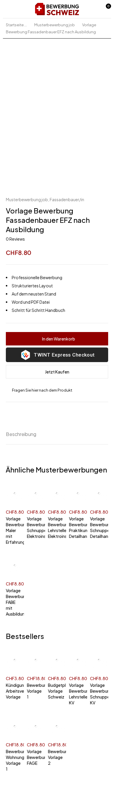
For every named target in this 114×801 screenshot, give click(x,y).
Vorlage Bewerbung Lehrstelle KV (76, 693)
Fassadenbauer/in (67, 199)
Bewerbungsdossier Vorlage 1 (34, 690)
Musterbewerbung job (54, 24)
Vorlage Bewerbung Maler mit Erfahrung (13, 530)
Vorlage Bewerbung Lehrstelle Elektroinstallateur (55, 527)
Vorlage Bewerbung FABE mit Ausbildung (13, 602)
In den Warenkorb (58, 338)
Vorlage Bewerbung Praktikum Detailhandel (76, 527)
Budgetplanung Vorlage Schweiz (55, 690)
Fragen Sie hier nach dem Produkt (42, 390)
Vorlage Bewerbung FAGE (34, 757)
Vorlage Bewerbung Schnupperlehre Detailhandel (97, 527)
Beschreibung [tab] (21, 434)
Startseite (15, 24)
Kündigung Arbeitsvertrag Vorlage (13, 690)
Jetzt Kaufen (57, 371)
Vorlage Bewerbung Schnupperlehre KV (97, 693)
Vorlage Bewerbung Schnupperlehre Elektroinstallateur (34, 527)
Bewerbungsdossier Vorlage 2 (55, 757)
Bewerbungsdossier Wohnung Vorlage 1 (13, 760)
